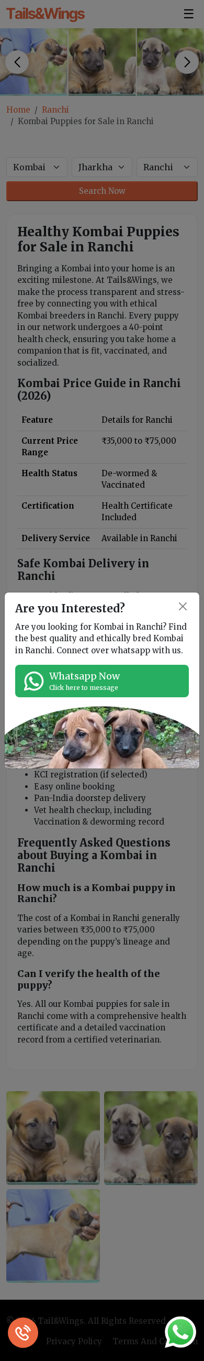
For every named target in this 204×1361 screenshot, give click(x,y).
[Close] (183, 606)
